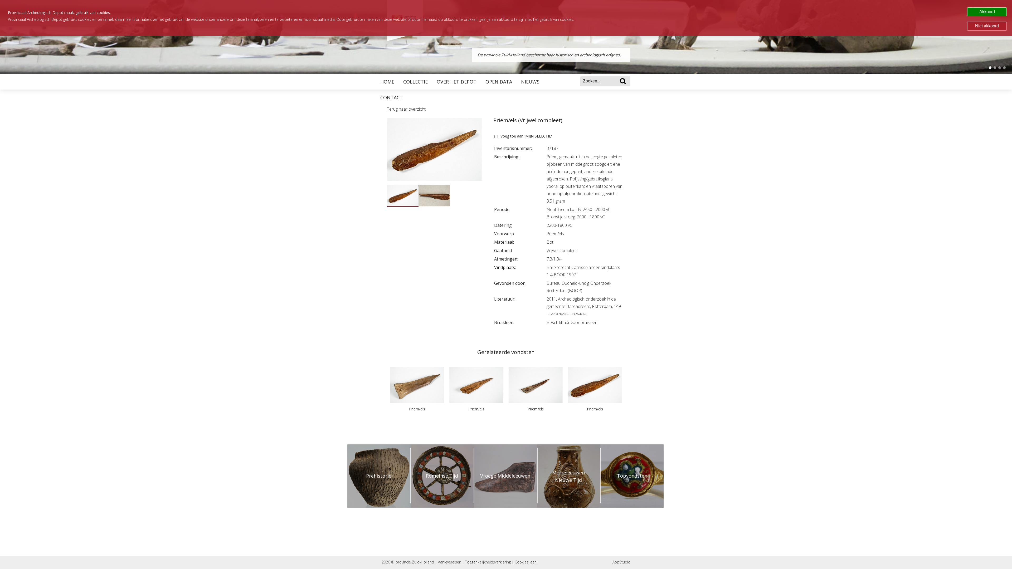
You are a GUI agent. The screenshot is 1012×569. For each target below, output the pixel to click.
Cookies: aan (526, 562)
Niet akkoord (987, 26)
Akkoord (987, 11)
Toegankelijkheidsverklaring (488, 562)
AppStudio (621, 562)
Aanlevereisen (449, 562)
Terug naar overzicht (406, 109)
